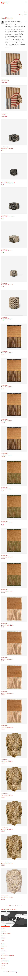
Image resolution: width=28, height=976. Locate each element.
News (2, 948)
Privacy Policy (4, 963)
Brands (3, 943)
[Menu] (26, 2)
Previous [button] (1, 919)
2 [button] (14, 926)
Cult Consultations (6, 933)
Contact (3, 935)
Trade (2, 940)
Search (3, 928)
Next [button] (27, 919)
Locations (3, 950)
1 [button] (5, 926)
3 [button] (22, 926)
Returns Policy (4, 961)
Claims (3, 968)
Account (3, 938)
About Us (3, 931)
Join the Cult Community (7, 955)
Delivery (3, 965)
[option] (14, 909)
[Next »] (21, 905)
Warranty (3, 958)
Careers (3, 953)
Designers (3, 946)
